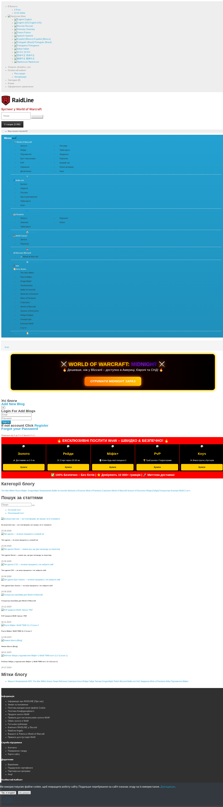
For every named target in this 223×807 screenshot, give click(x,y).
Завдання (64, 154)
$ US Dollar (19, 13)
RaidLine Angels (15, 730)
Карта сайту (14, 754)
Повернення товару (17, 751)
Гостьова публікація (17, 724)
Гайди (91, 681)
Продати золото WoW (18, 714)
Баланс (23, 184)
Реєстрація (19, 73)
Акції (10, 774)
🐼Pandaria (18, 214)
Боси (79, 681)
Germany (30, 29)
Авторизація (20, 77)
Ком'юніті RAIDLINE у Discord (22, 727)
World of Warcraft (28, 307)
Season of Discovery (29, 311)
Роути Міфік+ (26, 277)
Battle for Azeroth (27, 290)
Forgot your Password (19, 429)
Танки (55, 681)
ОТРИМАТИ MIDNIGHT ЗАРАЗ (112, 381)
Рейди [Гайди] (26, 315)
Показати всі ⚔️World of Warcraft (29, 177)
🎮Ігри (16, 266)
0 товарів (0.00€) (12, 124)
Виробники (13, 764)
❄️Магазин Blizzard (22, 253)
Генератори (26, 319)
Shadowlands (26, 285)
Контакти (12, 747)
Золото (23, 146)
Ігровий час (65, 163)
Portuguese (33, 45)
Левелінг (24, 222)
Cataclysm (25, 302)
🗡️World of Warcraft (29, 257)
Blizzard (123, 681)
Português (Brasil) (43, 42)
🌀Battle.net (18, 180)
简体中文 (30, 55)
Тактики (98, 681)
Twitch (116, 681)
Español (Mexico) (42, 39)
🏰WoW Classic (20, 236)
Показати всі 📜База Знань (26, 333)
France (27, 32)
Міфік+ (186, 681)
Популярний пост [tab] (16, 513)
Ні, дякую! (24, 793)
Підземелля (26, 154)
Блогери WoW (26, 324)
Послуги (24, 192)
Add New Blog (13, 404)
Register (41, 425)
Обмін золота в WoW (18, 721)
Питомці (63, 146)
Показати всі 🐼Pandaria (25, 232)
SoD (138, 681)
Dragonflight (25, 281)
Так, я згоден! (8, 793)
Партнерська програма (19, 771)
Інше (62, 171)
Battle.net (131, 681)
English (28, 19)
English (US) (35, 23)
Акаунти (24, 188)
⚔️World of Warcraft (23, 142)
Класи (49, 681)
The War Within (27, 273)
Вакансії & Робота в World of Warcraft (26, 734)
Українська (33, 62)
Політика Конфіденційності (21, 711)
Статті (23, 328)
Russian (29, 26)
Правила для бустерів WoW (21, 737)
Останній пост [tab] (14, 510)
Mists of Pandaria (28, 298)
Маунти (11, 681)
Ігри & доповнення (28, 197)
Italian (26, 49)
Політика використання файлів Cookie (26, 708)
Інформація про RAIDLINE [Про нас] (25, 701)
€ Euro (17, 9)
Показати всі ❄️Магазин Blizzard (29, 262)
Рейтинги (63, 681)
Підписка (64, 158)
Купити (23, 467)
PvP (22, 163)
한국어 (26, 52)
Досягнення (25, 171)
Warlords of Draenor (29, 294)
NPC (30, 681)
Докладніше (167, 786)
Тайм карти (65, 150)
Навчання (24, 167)
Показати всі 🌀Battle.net (25, 211)
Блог (7, 347)
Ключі (62, 222)
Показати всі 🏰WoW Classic (27, 249)
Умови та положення (18, 704)
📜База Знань (19, 269)
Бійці (168, 681)
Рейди (23, 150)
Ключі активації (67, 167)
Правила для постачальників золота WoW (29, 717)
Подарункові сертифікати (20, 768)
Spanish (29, 36)
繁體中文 (30, 58)
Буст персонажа (27, 158)
